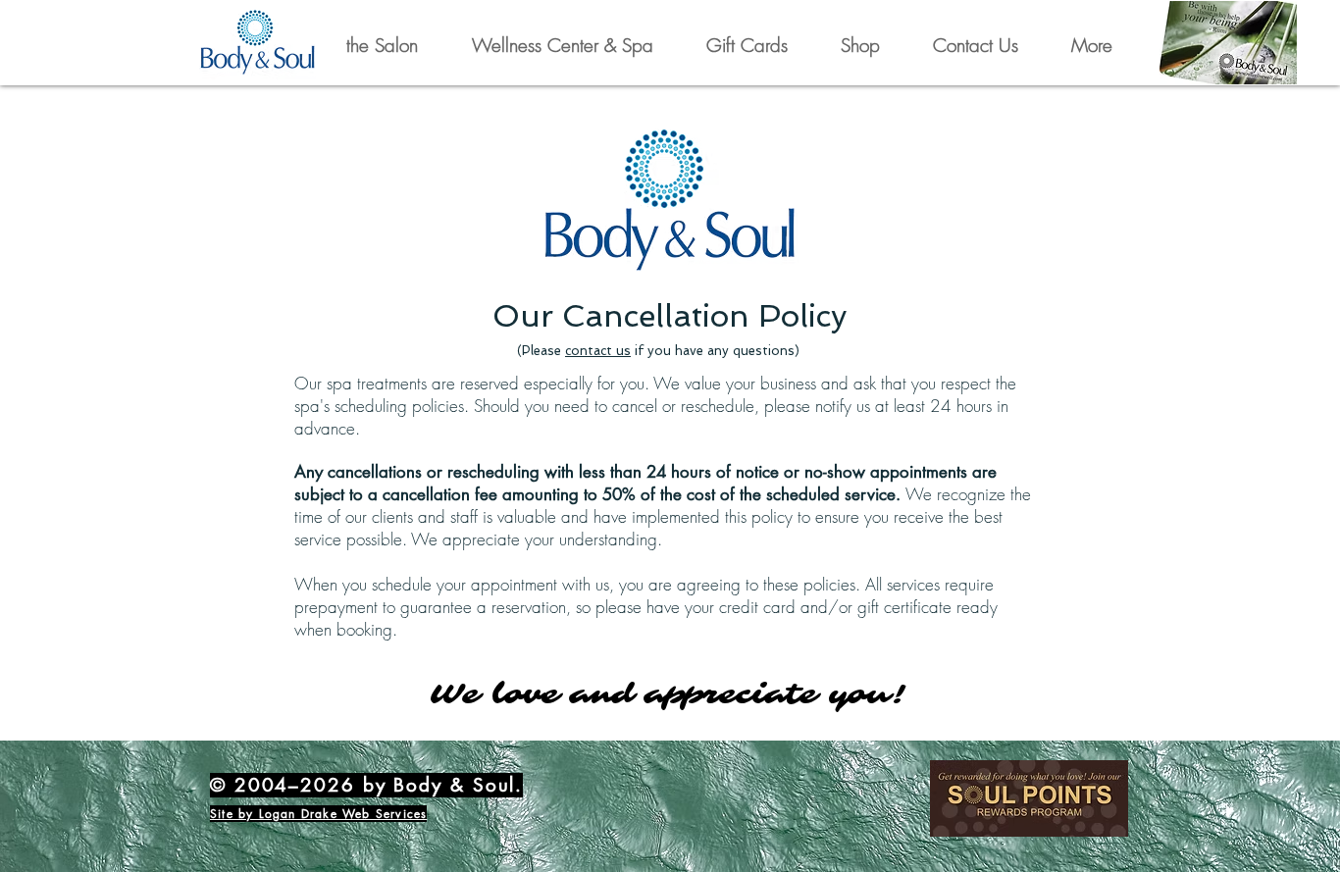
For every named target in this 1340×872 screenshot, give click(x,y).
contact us (598, 350)
